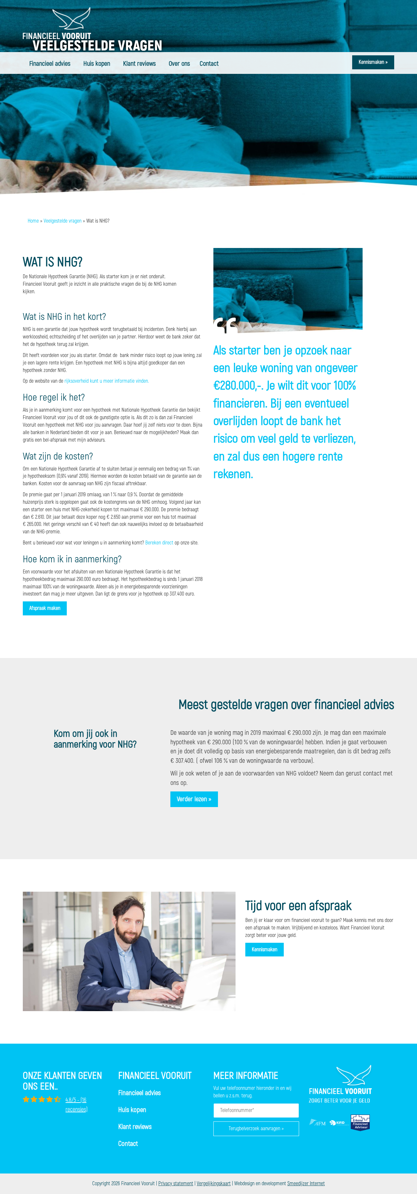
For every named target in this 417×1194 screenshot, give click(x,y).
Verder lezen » (194, 799)
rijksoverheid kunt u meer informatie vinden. (107, 381)
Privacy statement (175, 1183)
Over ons (179, 64)
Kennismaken (264, 949)
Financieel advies (49, 64)
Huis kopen (96, 64)
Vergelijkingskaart (214, 1183)
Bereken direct (159, 543)
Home (33, 221)
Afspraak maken (44, 608)
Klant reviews (139, 64)
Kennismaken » (373, 62)
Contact (209, 64)
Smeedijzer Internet (306, 1183)
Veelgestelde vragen (62, 221)
